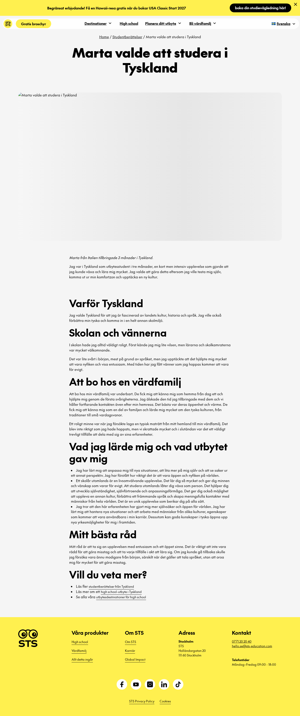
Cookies (165, 701)
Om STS (130, 642)
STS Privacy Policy (141, 701)
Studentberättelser (127, 36)
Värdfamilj (79, 650)
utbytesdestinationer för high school (121, 597)
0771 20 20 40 (241, 641)
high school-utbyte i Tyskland (121, 591)
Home (104, 36)
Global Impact (135, 659)
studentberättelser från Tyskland (111, 586)
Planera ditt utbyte (160, 23)
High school (129, 23)
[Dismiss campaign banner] (295, 4)
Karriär (130, 650)
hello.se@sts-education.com (252, 646)
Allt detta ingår (82, 659)
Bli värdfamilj (200, 23)
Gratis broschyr (33, 23)
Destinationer (96, 23)
